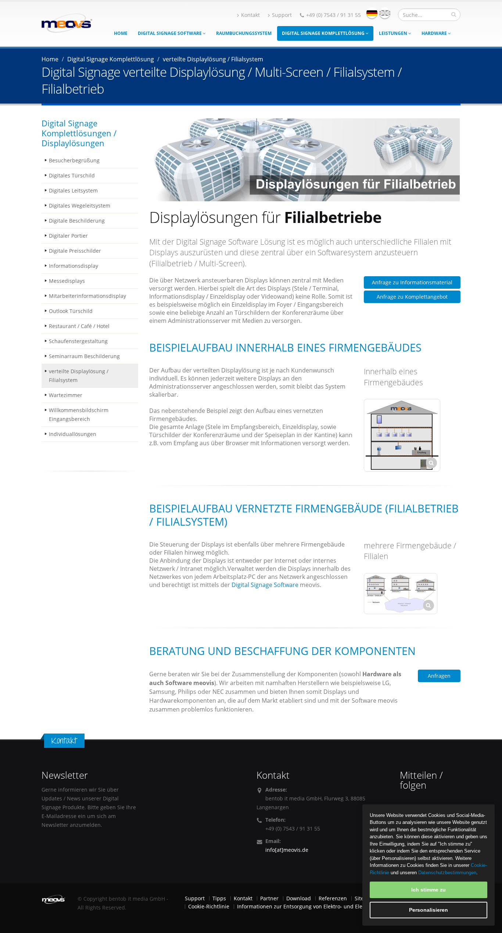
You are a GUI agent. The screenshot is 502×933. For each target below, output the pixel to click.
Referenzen (333, 898)
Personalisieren (428, 910)
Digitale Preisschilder (75, 250)
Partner (269, 898)
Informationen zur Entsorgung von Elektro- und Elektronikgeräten (317, 906)
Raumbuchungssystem (244, 33)
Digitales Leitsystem (73, 190)
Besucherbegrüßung (74, 160)
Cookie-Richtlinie (208, 906)
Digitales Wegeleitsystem (79, 205)
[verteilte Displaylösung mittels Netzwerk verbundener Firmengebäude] (400, 593)
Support (282, 14)
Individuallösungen (72, 434)
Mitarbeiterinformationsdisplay (87, 295)
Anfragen (439, 675)
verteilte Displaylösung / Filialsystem (78, 375)
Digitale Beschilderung (77, 220)
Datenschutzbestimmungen (447, 872)
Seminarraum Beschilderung (84, 356)
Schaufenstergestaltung (78, 341)
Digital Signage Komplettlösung (324, 33)
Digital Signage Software (170, 33)
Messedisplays (67, 280)
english (384, 12)
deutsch (371, 12)
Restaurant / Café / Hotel (79, 326)
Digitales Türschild (72, 175)
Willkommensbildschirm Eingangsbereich (78, 414)
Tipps (219, 898)
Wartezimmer (65, 395)
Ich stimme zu (428, 890)
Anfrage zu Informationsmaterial (412, 282)
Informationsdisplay (73, 265)
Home (121, 33)
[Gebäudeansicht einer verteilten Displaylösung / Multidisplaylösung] (402, 435)
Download (298, 898)
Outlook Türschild (71, 310)
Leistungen (393, 33)
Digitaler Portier (68, 235)
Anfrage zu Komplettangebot (412, 296)
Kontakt (250, 14)
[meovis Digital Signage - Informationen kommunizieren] (67, 22)
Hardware (435, 33)
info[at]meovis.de (286, 849)
